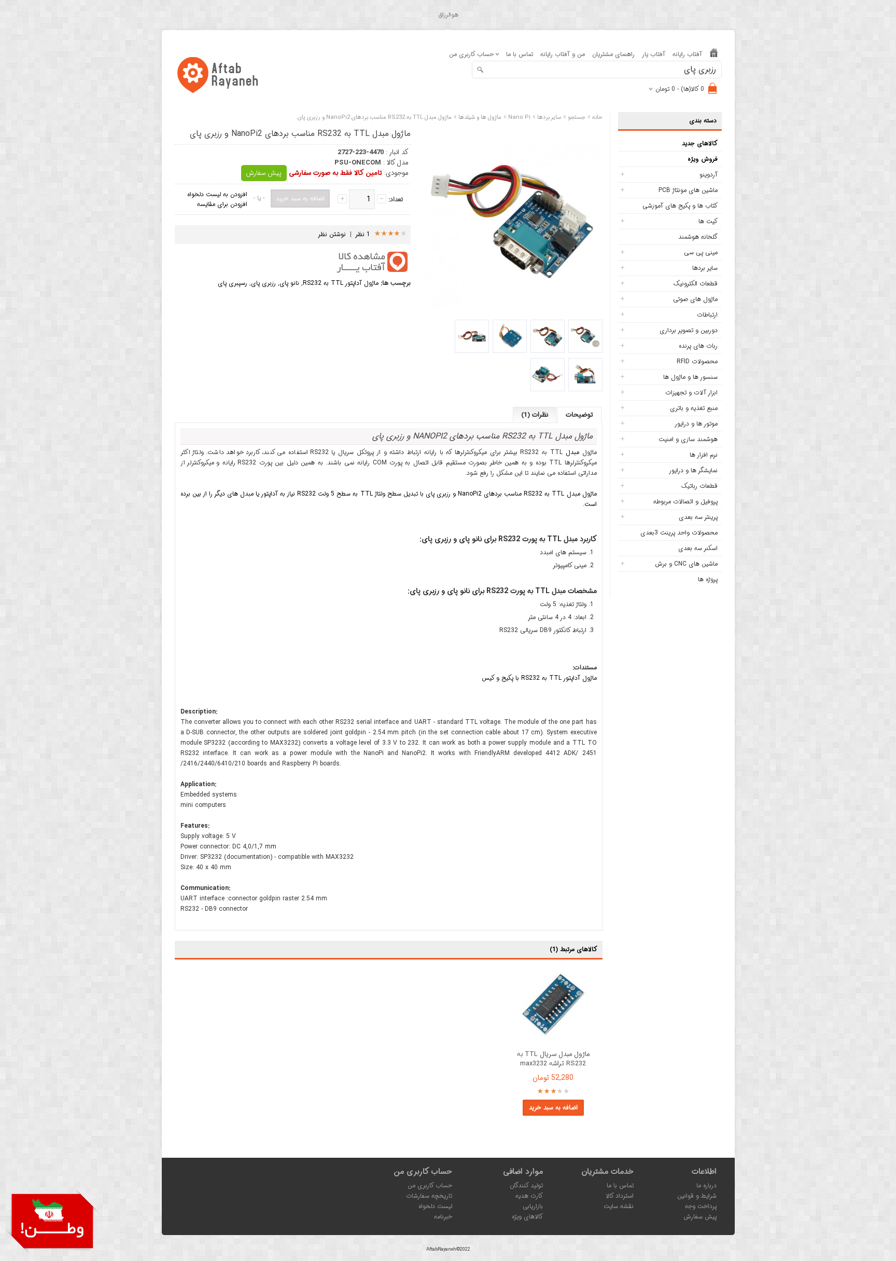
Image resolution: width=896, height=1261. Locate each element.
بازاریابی (533, 1206)
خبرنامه (443, 1217)
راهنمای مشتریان (613, 54)
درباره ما (706, 1185)
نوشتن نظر (332, 234)
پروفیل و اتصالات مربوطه (685, 501)
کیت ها (708, 221)
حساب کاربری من (430, 1185)
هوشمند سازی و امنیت (688, 439)
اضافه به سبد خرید (553, 1108)
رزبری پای (263, 283)
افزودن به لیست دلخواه (217, 194)
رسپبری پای (232, 283)
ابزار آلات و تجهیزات (691, 393)
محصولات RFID (697, 361)
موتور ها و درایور (696, 424)
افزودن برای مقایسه (222, 204)
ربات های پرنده (698, 346)
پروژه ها (708, 579)
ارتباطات (707, 315)
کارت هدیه (529, 1196)
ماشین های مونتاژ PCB (688, 190)
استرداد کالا (620, 1196)
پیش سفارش (264, 173)
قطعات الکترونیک (696, 284)
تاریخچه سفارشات (429, 1196)
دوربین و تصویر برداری (689, 330)
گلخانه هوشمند (698, 237)
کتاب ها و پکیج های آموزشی (680, 206)
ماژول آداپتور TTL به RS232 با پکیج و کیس (539, 678)
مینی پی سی (701, 252)
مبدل (572, 452)
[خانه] (713, 55)
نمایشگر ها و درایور (693, 470)
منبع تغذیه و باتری (694, 408)
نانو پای (289, 283)
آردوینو (708, 175)
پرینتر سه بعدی (698, 517)
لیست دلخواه (435, 1206)
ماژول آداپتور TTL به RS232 (341, 283)
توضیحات (579, 414)
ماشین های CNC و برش (686, 564)
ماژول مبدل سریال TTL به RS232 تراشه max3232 (553, 1059)
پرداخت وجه (701, 1206)
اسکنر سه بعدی (698, 548)
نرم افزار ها (704, 455)
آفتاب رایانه (687, 54)
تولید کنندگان (526, 1185)
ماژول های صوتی (695, 299)
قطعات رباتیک (699, 486)
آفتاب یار (653, 54)
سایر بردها (705, 268)
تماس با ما (519, 54)
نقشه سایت (619, 1206)
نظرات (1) (534, 414)
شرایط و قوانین (697, 1196)
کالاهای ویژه (527, 1217)
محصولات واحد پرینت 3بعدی (679, 533)
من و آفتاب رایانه (562, 54)
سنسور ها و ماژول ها (690, 377)
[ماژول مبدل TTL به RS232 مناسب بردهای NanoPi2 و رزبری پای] (585, 336)
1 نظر (363, 234)
